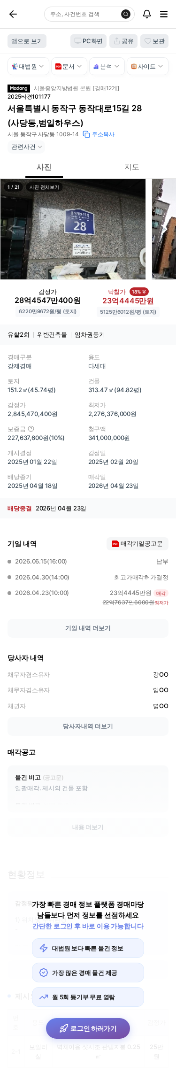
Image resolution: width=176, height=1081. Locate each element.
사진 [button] (44, 166)
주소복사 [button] (103, 134)
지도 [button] (131, 166)
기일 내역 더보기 (87, 628)
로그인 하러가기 (93, 1028)
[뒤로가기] (24, 14)
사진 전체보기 (44, 187)
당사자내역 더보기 (88, 726)
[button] (72, 229)
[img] (31, 428)
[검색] (125, 14)
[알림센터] (146, 14)
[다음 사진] (164, 229)
